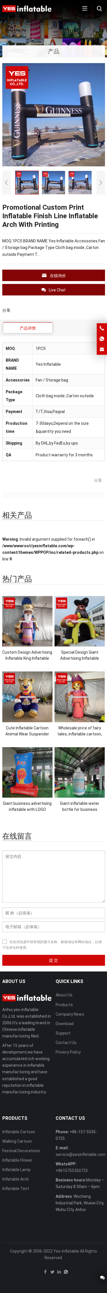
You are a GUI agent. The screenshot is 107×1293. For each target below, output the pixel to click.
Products (64, 1004)
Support (63, 1033)
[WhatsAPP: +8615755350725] (102, 339)
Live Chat (57, 290)
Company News (70, 1014)
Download (65, 1023)
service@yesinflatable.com (81, 1154)
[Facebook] (45, 1273)
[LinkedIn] (59, 1273)
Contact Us (66, 1042)
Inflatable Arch (15, 1179)
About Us (64, 995)
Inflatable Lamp (16, 1169)
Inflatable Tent (15, 1188)
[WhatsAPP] (65, 1273)
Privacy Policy (68, 1052)
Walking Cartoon (17, 1141)
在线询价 (58, 275)
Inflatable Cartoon (18, 1132)
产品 (53, 51)
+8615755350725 (72, 1170)
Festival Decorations (21, 1150)
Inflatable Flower (17, 1160)
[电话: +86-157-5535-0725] (102, 328)
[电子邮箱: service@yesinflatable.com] (102, 349)
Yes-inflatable (66, 1251)
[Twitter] (52, 1273)
